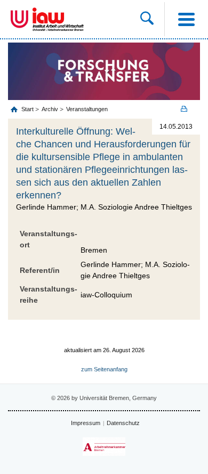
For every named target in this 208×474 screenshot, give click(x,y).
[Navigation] (186, 19)
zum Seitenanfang (104, 369)
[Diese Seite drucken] (188, 109)
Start (28, 109)
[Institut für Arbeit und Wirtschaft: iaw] (58, 19)
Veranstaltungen (87, 109)
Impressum (85, 423)
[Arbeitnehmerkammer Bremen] (104, 446)
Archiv (50, 109)
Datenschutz (123, 423)
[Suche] (152, 19)
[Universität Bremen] (19, 19)
